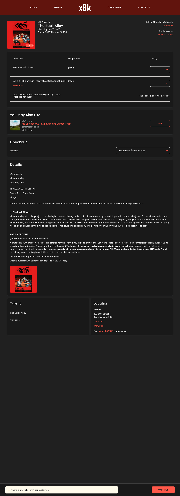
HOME (33, 7)
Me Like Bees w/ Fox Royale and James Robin (46, 123)
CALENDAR (115, 7)
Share (29, 45)
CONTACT (144, 7)
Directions (168, 25)
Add (160, 123)
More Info (18, 85)
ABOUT (57, 7)
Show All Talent (165, 34)
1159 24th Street (105, 330)
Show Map (99, 325)
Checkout (163, 489)
